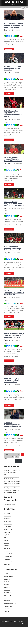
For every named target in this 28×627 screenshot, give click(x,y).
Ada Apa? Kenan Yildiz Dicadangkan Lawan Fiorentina (12, 68)
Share (21, 36)
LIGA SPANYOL (7, 595)
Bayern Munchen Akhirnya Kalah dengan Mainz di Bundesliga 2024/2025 (14, 335)
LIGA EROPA (7, 582)
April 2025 (6, 543)
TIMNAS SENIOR (8, 606)
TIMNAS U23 (7, 611)
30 (12, 456)
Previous (7, 454)
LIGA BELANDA (7, 579)
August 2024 (7, 564)
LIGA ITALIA (16, 73)
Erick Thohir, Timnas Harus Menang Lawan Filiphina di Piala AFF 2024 (14, 293)
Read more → (8, 49)
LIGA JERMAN (17, 340)
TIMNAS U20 (17, 297)
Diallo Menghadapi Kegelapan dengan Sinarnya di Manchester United (13, 113)
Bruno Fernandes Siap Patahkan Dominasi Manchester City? (12, 380)
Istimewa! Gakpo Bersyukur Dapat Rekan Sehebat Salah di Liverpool (14, 203)
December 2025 (8, 521)
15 (5, 456)
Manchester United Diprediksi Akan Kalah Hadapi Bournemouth (12, 248)
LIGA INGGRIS (17, 30)
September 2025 (8, 529)
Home (23, 623)
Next (17, 456)
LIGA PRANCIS (7, 592)
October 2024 (7, 559)
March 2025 (7, 545)
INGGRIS (6, 574)
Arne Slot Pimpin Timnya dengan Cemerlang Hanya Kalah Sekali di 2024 (14, 25)
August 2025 (7, 532)
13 (18, 454)
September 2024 (8, 562)
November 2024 (8, 556)
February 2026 (7, 516)
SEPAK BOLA (7, 601)
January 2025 (7, 551)
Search (5, 458)
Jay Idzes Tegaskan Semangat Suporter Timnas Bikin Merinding (13, 159)
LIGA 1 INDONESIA (18, 164)
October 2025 (7, 527)
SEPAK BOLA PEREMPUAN (10, 603)
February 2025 (7, 548)
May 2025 (6, 540)
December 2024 (8, 554)
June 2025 (6, 537)
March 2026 (7, 513)
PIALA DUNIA (7, 598)
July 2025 (6, 535)
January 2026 (7, 518)
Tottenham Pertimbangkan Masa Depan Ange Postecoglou (13, 424)
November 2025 (8, 524)
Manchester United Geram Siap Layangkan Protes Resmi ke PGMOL (12, 472)
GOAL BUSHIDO (14, 2)
